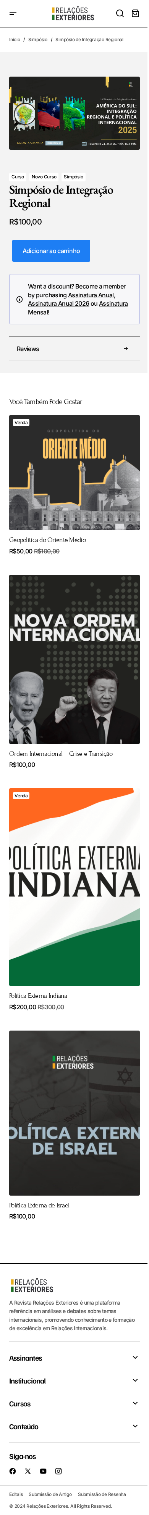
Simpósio (37, 39)
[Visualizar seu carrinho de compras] (135, 13)
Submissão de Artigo (50, 1494)
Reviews (28, 349)
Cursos (19, 1403)
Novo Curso (44, 177)
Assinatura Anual (91, 295)
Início (14, 39)
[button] (13, 13)
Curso (17, 177)
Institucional (27, 1380)
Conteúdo (24, 1426)
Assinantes (25, 1357)
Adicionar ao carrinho (51, 251)
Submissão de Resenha (102, 1494)
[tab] (74, 349)
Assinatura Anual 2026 (58, 303)
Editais (16, 1494)
